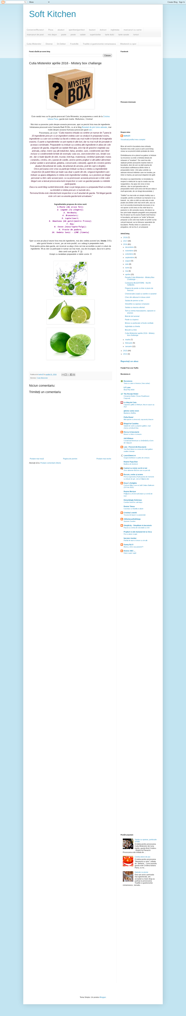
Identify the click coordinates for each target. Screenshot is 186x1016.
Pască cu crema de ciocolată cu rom (137, 528)
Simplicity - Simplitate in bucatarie (138, 525)
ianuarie (128, 346)
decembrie (129, 247)
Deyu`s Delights (130, 483)
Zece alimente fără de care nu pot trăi (137, 470)
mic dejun (52, 34)
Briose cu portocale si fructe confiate (139, 323)
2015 (125, 351)
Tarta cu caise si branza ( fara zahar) (137, 383)
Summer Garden (129, 521)
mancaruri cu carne (133, 30)
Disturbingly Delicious (133, 500)
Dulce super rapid (130, 553)
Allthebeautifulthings (132, 519)
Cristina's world (130, 513)
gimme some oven (131, 411)
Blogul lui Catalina (131, 424)
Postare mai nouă (37, 459)
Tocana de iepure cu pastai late (135, 515)
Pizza (50, 30)
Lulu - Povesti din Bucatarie (135, 447)
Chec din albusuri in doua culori (137, 297)
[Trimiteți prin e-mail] (62, 374)
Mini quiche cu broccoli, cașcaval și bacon (138, 419)
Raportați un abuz (129, 361)
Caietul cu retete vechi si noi (135, 468)
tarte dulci (109, 34)
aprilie (128, 274)
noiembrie (129, 251)
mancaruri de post (35, 34)
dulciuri (103, 30)
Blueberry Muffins (130, 413)
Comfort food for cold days (133, 502)
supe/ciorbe (95, 34)
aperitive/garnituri (77, 30)
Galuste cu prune (141, 872)
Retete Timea (129, 506)
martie (128, 340)
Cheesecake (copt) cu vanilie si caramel (141, 294)
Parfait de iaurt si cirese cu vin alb (135, 540)
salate (83, 34)
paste (63, 34)
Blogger (103, 997)
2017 (125, 241)
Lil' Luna (127, 387)
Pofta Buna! (128, 417)
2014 (125, 354)
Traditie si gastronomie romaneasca (99, 44)
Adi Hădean (128, 438)
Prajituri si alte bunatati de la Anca (138, 532)
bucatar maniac (130, 538)
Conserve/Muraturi (35, 30)
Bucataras (128, 381)
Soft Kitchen (52, 14)
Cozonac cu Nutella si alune (133, 509)
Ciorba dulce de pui (142, 857)
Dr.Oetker (61, 44)
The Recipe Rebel (131, 394)
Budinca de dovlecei (131, 464)
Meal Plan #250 (129, 390)
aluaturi (61, 30)
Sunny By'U (128, 545)
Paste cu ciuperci (131, 320)
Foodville (74, 44)
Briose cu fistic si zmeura (132, 434)
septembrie (130, 258)
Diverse (49, 44)
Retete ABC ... (129, 551)
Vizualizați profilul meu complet (133, 140)
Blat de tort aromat (132, 316)
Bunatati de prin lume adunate (94, 127)
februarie (129, 343)
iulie (127, 264)
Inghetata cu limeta (132, 326)
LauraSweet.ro (130, 456)
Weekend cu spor (128, 44)
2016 (125, 244)
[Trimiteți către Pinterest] (74, 374)
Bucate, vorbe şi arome (133, 475)
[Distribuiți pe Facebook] (71, 374)
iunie (127, 268)
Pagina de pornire (70, 459)
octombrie (129, 254)
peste (73, 34)
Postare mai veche (103, 459)
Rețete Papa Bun (131, 462)
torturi (136, 34)
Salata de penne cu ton (134, 301)
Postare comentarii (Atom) (50, 463)
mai (127, 271)
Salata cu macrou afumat (135, 307)
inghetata (115, 30)
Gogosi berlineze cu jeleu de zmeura (136, 458)
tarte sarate (123, 34)
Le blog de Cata (130, 402)
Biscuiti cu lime (131, 330)
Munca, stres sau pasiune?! (133, 547)
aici (90, 130)
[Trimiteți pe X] (68, 374)
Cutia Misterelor (34, 44)
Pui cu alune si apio (130, 534)
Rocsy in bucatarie (131, 432)
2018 (125, 237)
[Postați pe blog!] (65, 374)
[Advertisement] (139, 603)
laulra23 (127, 136)
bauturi (92, 30)
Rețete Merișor (130, 492)
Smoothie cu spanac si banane (137, 304)
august (128, 261)
